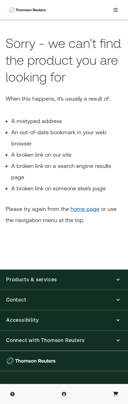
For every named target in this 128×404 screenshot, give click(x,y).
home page (85, 209)
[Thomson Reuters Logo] (28, 10)
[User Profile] (64, 394)
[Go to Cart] (115, 394)
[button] (64, 280)
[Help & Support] (12, 394)
